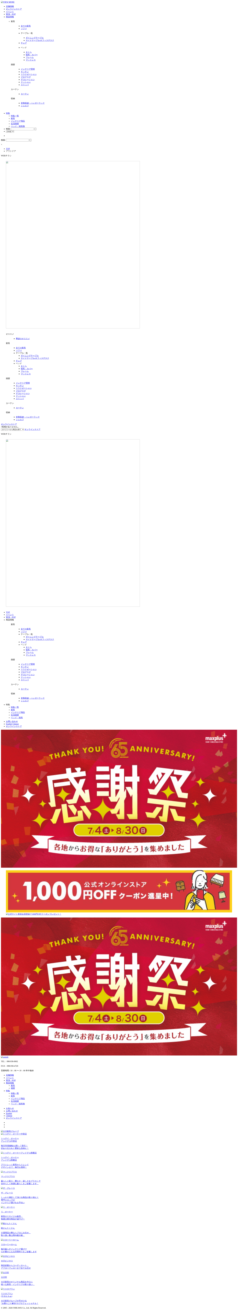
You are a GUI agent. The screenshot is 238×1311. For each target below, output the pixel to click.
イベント (10, 12)
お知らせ (10, 1108)
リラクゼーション (29, 74)
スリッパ (25, 85)
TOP (8, 149)
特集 (8, 113)
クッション (26, 82)
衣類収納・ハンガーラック (33, 103)
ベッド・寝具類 (18, 126)
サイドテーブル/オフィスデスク (40, 40)
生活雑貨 (15, 124)
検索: (8, 129)
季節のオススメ (23, 339)
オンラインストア (14, 9)
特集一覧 (15, 116)
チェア (24, 43)
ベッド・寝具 (17, 718)
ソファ (24, 29)
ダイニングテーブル (35, 38)
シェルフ (25, 106)
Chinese (15, 724)
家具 (13, 118)
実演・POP (11, 14)
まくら (29, 52)
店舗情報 (10, 6)
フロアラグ (26, 77)
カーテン (25, 94)
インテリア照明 (28, 69)
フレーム (30, 57)
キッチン (25, 72)
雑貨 (13, 1088)
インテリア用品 (18, 121)
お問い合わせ (12, 721)
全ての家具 (26, 26)
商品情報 (10, 17)
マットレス (31, 60)
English (9, 724)
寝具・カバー (32, 55)
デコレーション (28, 79)
